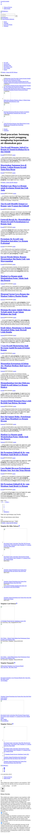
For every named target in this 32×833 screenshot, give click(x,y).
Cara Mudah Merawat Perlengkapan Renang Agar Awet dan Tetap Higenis (15, 469)
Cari (2, 519)
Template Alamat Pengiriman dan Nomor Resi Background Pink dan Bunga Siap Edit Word (15, 570)
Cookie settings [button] (6, 785)
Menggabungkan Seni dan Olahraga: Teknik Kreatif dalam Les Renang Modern (15, 385)
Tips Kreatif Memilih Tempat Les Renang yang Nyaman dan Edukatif (15, 205)
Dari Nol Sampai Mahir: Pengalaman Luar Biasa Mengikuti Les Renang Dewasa (16, 419)
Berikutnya (6, 511)
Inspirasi (3, 193)
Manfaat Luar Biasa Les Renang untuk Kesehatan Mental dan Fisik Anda (14, 188)
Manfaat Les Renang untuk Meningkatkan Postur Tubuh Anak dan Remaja (14, 278)
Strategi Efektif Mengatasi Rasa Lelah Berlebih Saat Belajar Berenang (16, 402)
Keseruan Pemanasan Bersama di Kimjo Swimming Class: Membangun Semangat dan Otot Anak (16, 112)
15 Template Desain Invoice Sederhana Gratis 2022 (13, 621)
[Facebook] (4, 768)
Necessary (5, 813)
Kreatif (2, 155)
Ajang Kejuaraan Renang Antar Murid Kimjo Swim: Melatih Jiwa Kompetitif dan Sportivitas (17, 124)
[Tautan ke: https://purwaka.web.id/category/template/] (14, 663)
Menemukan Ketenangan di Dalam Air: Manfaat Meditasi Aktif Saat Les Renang (15, 366)
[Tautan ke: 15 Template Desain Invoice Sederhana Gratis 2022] (7, 619)
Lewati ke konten (5, 1)
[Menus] (1, 3)
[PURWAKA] (4, 11)
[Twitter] (4, 770)
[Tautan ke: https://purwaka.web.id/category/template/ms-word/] (19, 526)
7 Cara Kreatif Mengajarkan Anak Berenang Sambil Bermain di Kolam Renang (15, 348)
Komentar (6, 130)
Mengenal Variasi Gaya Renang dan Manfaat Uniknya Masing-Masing (15, 295)
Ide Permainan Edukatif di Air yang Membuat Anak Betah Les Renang (15, 453)
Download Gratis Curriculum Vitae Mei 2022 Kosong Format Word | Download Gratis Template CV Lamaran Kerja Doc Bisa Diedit (17, 545)
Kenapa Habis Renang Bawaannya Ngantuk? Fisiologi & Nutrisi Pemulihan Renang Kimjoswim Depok (17, 89)
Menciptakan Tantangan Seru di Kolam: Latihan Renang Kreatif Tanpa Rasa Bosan (13, 167)
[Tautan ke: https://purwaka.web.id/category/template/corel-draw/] (16, 603)
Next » (7, 502)
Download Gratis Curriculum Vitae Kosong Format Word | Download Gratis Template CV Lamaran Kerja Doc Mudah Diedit (17, 558)
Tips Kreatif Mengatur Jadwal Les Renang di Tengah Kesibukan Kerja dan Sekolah (15, 149)
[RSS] (4, 771)
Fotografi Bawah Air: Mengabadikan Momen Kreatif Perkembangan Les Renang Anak (15, 221)
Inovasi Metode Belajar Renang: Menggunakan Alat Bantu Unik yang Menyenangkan (15, 259)
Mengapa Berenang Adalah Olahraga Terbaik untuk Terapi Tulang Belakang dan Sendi (15, 312)
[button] (16, 16)
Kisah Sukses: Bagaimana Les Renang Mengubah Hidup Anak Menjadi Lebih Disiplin (16, 330)
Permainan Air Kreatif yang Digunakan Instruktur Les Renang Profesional (14, 241)
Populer (6, 129)
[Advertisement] (16, 44)
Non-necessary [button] (4, 821)
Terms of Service (8, 777)
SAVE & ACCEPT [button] (5, 831)
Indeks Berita (7, 778)
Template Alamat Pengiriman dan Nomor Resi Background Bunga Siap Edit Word (15, 582)
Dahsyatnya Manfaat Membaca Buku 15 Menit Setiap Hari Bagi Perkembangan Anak (17, 100)
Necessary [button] (3, 811)
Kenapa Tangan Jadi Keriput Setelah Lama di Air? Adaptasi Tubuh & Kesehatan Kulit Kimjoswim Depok (17, 82)
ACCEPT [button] (14, 785)
